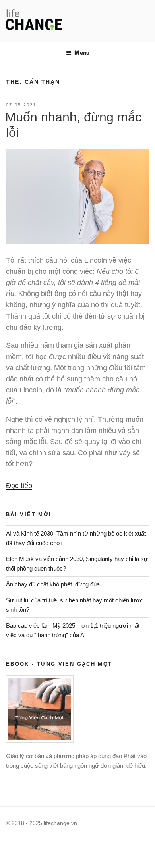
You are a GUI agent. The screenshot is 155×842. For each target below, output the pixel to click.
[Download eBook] (40, 740)
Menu (81, 52)
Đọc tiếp (19, 486)
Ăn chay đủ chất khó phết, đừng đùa (53, 584)
